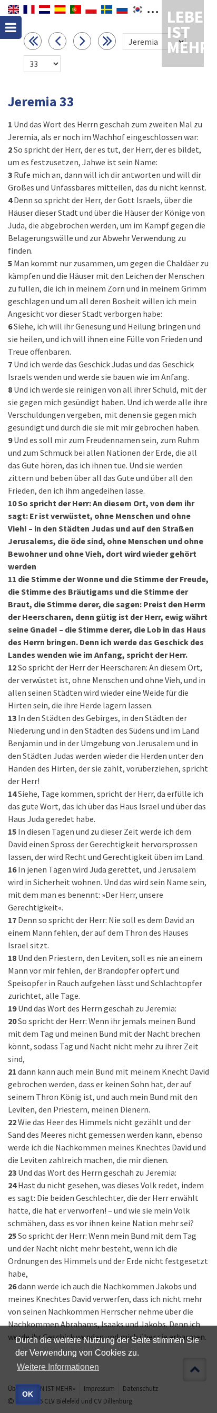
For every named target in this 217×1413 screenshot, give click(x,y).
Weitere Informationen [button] (58, 1366)
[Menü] (11, 27)
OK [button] (27, 1394)
